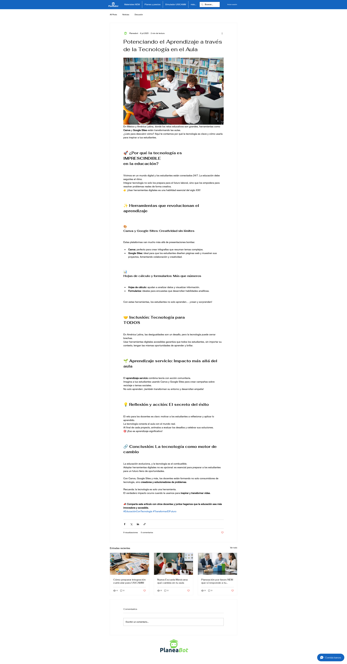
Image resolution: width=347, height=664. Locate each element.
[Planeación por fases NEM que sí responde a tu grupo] (217, 564)
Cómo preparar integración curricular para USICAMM (129, 581)
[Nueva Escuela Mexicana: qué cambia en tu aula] (173, 564)
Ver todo (233, 548)
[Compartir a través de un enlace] (144, 524)
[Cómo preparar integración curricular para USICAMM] (129, 564)
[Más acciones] (222, 33)
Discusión (139, 14)
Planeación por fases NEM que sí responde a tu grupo (217, 581)
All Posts (113, 14)
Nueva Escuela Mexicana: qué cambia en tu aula (172, 581)
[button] (132, 4)
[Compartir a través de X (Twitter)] (131, 524)
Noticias (125, 14)
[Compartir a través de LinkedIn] (138, 524)
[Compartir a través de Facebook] (124, 524)
